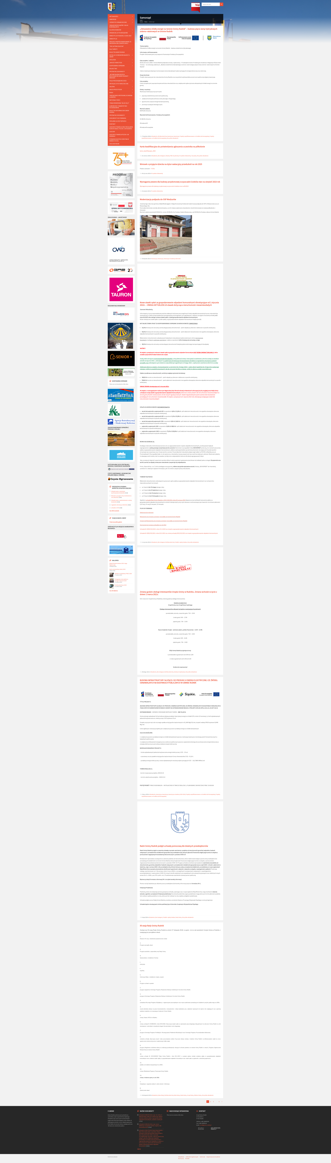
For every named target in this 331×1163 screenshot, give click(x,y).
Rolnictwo (113, 68)
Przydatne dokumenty (185, 156)
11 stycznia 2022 (146, 542)
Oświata (168, 156)
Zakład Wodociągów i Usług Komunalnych (118, 26)
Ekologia (112, 60)
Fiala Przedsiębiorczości (118, 81)
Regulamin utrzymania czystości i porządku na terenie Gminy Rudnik (160, 517)
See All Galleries (113, 591)
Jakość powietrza (115, 62)
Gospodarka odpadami (117, 65)
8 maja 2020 (145, 917)
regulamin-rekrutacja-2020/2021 (119, 505)
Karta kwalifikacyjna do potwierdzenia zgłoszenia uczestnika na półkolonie (172, 146)
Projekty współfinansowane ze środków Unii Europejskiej (194, 136)
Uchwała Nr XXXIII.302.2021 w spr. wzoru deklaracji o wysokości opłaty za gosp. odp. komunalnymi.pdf (150, 1125)
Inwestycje (170, 136)
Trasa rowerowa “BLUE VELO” (119, 103)
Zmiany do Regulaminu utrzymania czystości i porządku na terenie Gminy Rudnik (163, 521)
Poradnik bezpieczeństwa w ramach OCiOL (119, 140)
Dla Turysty (113, 49)
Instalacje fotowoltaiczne (118, 84)
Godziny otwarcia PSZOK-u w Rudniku (119, 135)
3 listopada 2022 (146, 258)
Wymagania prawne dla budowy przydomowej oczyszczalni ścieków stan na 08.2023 (164, 186)
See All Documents (114, 511)
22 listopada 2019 (146, 1095)
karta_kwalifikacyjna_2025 (148, 151)
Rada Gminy (179, 917)
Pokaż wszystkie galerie (115, 522)
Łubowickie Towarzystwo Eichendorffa (118, 106)
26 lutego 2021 (145, 672)
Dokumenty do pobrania (117, 118)
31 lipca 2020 (145, 794)
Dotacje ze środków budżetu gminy (119, 56)
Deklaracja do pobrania (146, 512)
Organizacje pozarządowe (118, 33)
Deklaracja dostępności (117, 121)
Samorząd (112, 19)
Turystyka (193, 156)
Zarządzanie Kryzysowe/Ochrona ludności (120, 96)
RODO (111, 92)
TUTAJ (153, 168)
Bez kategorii (161, 156)
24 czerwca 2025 (146, 156)
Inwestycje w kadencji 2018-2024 (172, 258)
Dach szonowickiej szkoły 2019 (117, 569)
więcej (139, 1149)
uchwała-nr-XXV (115, 508)
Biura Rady (161, 1095)
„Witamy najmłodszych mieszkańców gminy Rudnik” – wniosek (119, 76)
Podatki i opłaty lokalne (181, 542)
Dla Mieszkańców (162, 136)
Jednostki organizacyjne (118, 22)
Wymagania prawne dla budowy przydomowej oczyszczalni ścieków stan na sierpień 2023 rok (180, 181)
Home (141, 22)
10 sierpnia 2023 (146, 191)
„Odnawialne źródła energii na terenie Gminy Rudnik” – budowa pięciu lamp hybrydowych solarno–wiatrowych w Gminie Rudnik (178, 30)
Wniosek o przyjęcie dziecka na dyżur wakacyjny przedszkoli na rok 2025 (171, 164)
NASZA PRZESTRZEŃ (115, 89)
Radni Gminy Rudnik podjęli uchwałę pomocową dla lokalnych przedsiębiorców (174, 846)
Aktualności (154, 136)
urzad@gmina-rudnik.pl (205, 1125)
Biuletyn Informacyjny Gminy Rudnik (119, 111)
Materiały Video (114, 100)
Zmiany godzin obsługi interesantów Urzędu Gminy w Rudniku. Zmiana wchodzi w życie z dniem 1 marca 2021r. (178, 593)
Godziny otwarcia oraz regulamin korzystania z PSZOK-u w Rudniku (121, 127)
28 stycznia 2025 (146, 173)
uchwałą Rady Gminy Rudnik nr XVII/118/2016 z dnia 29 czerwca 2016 (165, 500)
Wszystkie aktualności (172, 138)
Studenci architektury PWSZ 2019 (123, 573)
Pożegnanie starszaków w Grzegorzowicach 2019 (121, 580)
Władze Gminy (198, 1095)
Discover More (114, 144)
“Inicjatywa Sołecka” (116, 46)
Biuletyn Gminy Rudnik (117, 52)
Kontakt (112, 124)
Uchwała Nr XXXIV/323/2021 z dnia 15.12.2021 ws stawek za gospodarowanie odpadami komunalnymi (169, 529)
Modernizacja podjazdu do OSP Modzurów (158, 199)
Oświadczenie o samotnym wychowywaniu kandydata (118, 492)
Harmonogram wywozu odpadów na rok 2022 (153, 525)
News (146, 22)
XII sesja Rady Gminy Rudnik (152, 925)
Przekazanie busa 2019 (120, 585)
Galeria (112, 86)
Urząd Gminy (190, 1095)
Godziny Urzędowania (179, 672)
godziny (112, 131)
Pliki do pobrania (174, 156)
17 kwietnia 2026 (146, 136)
